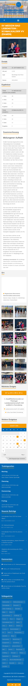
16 (24, 440)
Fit (4, 632)
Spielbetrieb (6, 656)
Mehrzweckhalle (6, 487)
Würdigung (6, 646)
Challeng (5, 652)
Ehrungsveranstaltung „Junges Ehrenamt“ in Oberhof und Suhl (13, 541)
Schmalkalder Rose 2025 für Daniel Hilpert (11, 517)
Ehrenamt (17, 605)
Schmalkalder (6, 605)
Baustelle (12, 663)
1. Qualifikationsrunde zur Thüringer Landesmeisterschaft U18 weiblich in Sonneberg (14, 402)
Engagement (6, 642)
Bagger (19, 619)
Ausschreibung (7, 615)
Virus (4, 625)
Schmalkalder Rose (8, 622)
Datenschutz (17, 680)
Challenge (17, 615)
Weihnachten (6, 602)
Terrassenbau (19, 632)
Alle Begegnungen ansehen (17, 458)
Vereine (11, 649)
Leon (20, 663)
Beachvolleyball (15, 629)
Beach (11, 625)
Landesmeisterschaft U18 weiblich (14, 409)
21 (17, 443)
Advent (19, 625)
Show (11, 612)
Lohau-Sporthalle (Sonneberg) (15, 412)
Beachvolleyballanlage (16, 659)
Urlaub (5, 659)
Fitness (22, 652)
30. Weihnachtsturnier (8, 525)
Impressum (10, 680)
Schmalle (18, 608)
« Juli (4, 454)
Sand (10, 632)
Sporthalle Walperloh (7, 506)
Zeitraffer (5, 636)
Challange (16, 656)
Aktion (18, 622)
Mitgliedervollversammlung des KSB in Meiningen (12, 550)
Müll (4, 649)
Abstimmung (17, 639)
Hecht (4, 663)
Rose (12, 619)
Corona (5, 629)
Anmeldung (17, 642)
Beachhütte (20, 649)
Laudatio (5, 666)
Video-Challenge (7, 608)
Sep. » (23, 454)
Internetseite (6, 639)
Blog (13, 636)
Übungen (14, 652)
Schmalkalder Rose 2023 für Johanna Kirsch (12, 533)
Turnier (5, 619)
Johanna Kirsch (17, 646)
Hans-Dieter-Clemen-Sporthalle (10, 477)
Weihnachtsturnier (18, 602)
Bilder (4, 612)
